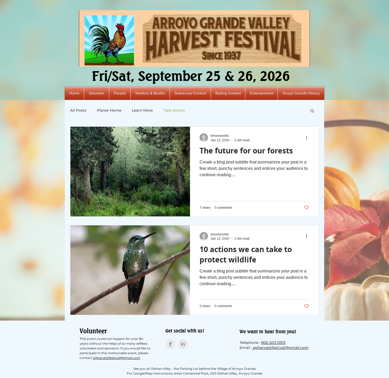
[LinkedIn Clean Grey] (183, 344)
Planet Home (109, 110)
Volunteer (93, 331)
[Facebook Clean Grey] (170, 344)
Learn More (142, 110)
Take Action (174, 110)
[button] (312, 111)
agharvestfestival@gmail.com (116, 358)
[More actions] (308, 137)
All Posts (78, 110)
